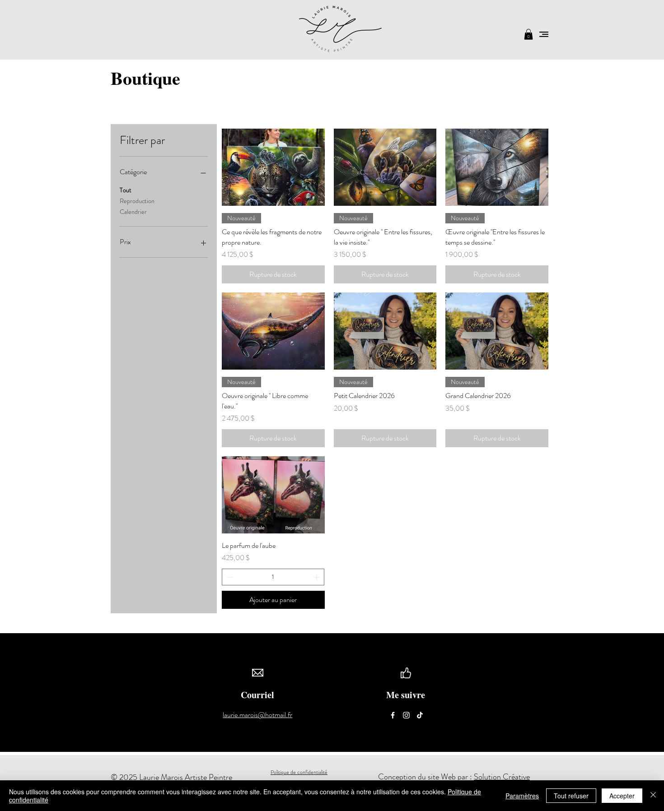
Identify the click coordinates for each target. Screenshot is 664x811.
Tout (125, 190)
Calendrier (133, 211)
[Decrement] (228, 577)
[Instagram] (406, 715)
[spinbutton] (273, 577)
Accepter (622, 795)
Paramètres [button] (522, 795)
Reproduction (137, 200)
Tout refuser (571, 795)
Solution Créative (502, 777)
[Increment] (317, 577)
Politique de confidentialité (299, 772)
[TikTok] (420, 715)
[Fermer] (653, 796)
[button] (528, 34)
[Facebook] (392, 715)
